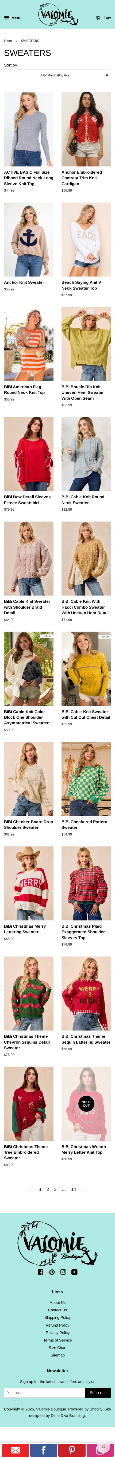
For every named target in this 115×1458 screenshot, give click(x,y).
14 (73, 1189)
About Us (58, 1302)
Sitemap (58, 1355)
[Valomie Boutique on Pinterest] (52, 1273)
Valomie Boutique (51, 1409)
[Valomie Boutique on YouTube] (74, 1273)
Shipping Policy (57, 1317)
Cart (106, 18)
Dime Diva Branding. (68, 1415)
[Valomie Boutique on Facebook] (40, 1273)
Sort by (10, 65)
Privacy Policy (58, 1333)
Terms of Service (57, 1340)
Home (8, 41)
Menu (16, 18)
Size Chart (58, 1348)
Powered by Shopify (85, 1409)
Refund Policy (57, 1325)
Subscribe (98, 1392)
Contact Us (57, 1310)
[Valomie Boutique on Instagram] (63, 1273)
